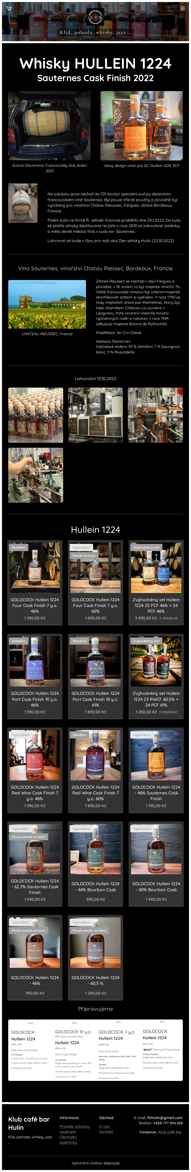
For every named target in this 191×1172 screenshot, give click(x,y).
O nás (104, 1126)
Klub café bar (170, 1132)
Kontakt (106, 1131)
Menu (183, 8)
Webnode (112, 1163)
